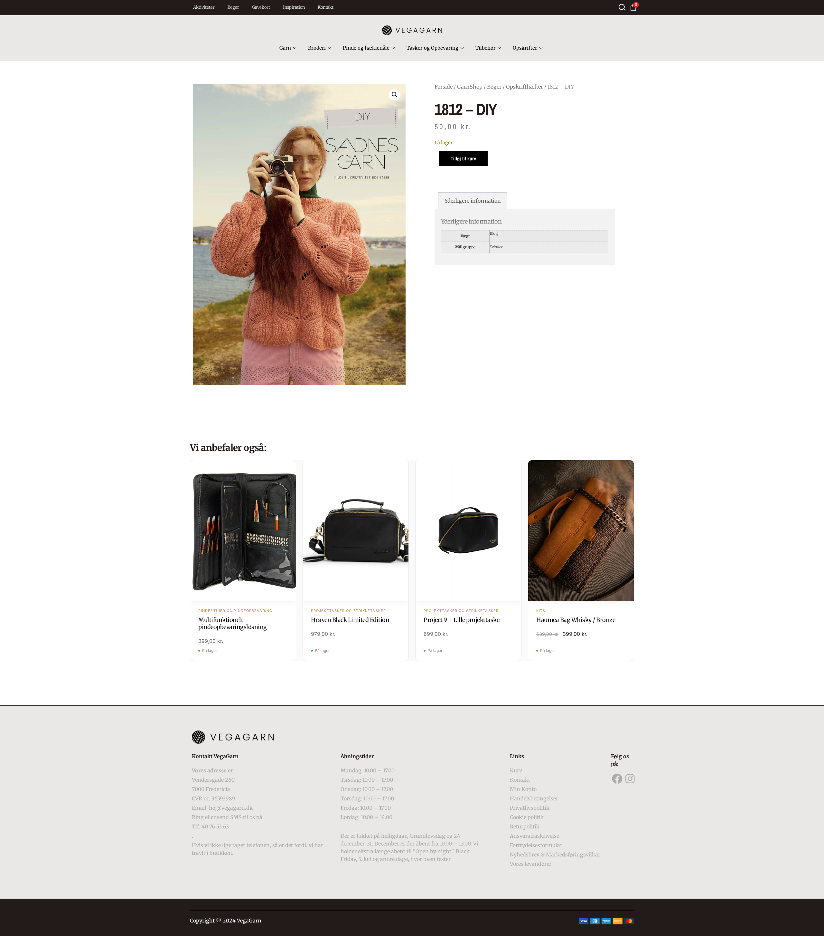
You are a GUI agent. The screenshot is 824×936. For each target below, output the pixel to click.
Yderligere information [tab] (473, 200)
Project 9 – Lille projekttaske (461, 620)
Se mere (243, 531)
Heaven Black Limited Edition (350, 620)
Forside (444, 86)
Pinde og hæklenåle (366, 48)
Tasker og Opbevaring (432, 48)
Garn (285, 48)
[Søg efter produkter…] (622, 7)
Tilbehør (485, 48)
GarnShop (469, 86)
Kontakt (325, 7)
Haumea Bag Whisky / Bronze (575, 620)
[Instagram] (630, 778)
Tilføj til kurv (463, 158)
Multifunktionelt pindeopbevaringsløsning (232, 623)
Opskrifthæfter (524, 86)
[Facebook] (617, 778)
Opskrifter (525, 48)
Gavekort (261, 7)
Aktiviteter (204, 7)
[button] (394, 94)
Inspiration (294, 7)
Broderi (317, 48)
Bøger (233, 7)
